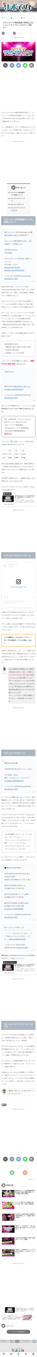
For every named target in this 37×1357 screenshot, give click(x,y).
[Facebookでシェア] (12, 65)
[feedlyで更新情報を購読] (12, 1172)
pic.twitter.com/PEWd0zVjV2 (14, 781)
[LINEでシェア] (25, 65)
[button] (31, 65)
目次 (18, 188)
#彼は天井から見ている (12, 235)
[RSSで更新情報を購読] (25, 1172)
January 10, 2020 (22, 947)
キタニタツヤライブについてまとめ (17, 209)
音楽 (5, 1104)
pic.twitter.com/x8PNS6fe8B (13, 909)
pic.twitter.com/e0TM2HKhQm (14, 270)
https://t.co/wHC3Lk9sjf (12, 267)
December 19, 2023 (11, 789)
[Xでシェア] (5, 65)
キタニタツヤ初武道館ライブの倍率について (17, 194)
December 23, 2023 (11, 279)
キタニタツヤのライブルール (17, 200)
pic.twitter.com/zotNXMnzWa (13, 389)
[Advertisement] (18, 89)
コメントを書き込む (18, 1332)
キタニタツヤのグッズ (17, 204)
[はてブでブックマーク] (18, 65)
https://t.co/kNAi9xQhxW (17, 939)
